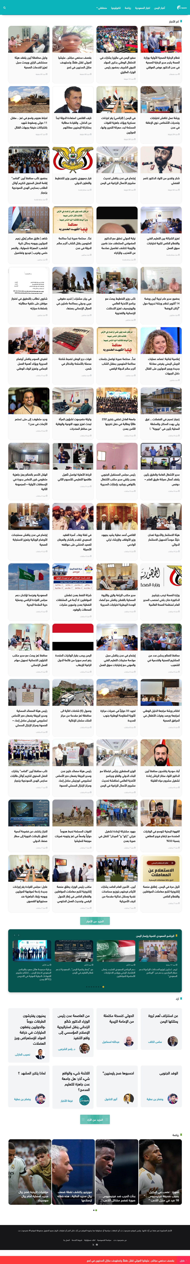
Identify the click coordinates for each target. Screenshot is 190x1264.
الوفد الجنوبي (168, 1072)
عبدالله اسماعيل (110, 1041)
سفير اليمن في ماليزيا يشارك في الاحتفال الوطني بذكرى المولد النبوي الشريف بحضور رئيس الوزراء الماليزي (118, 64)
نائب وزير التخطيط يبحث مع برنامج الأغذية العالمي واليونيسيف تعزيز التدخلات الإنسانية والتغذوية (120, 305)
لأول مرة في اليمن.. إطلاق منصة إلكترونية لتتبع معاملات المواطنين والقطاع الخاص (161, 891)
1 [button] (103, 987)
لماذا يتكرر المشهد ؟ (32, 1072)
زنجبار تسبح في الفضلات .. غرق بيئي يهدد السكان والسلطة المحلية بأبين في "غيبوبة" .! (162, 423)
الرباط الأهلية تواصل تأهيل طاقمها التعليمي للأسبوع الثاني (74, 476)
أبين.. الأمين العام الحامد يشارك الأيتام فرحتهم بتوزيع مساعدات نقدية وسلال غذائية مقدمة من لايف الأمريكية (118, 893)
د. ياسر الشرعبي (66, 1049)
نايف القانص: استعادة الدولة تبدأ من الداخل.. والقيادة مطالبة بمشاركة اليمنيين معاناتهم (73, 122)
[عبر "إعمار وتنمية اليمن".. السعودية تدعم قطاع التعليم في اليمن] (74, 951)
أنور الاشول (111, 1099)
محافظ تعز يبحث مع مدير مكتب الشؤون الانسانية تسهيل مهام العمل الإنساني (29, 660)
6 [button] (91, 986)
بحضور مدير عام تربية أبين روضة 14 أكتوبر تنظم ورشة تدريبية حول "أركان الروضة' (161, 303)
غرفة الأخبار (67, 1100)
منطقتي (102, 7)
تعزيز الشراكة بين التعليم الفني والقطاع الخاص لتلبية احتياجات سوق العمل (163, 242)
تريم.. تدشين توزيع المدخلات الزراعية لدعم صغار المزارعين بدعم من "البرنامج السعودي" (158, 972)
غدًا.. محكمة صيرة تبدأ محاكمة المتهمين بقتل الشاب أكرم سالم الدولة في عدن (74, 242)
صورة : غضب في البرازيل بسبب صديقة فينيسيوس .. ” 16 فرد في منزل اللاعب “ (161, 1195)
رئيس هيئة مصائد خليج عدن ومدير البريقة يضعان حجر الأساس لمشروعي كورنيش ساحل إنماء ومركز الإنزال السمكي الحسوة (73, 777)
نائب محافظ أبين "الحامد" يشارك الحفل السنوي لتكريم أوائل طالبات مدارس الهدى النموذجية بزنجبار (28, 775)
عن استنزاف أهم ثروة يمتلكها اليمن (163, 1018)
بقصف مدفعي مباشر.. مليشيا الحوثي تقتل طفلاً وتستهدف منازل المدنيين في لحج (74, 62)
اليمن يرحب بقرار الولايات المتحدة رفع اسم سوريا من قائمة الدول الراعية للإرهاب (73, 660)
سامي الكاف (155, 1041)
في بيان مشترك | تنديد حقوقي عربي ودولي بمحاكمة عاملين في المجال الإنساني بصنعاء (73, 303)
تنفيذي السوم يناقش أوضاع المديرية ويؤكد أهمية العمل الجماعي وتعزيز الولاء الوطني (31, 363)
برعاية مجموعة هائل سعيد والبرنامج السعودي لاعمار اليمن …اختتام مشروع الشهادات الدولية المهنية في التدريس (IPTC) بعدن (33, 974)
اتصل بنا (66, 1240)
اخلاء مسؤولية (89, 1240)
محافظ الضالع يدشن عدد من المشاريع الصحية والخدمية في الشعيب (163, 660)
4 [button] (96, 986)
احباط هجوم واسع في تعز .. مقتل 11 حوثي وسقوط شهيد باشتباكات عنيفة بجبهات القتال (29, 122)
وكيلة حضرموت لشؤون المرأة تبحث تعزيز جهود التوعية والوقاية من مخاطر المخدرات (73, 423)
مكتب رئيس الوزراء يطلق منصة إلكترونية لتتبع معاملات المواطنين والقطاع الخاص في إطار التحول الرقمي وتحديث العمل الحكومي (73, 893)
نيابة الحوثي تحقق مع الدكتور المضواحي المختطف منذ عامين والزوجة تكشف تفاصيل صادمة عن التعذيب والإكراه (118, 245)
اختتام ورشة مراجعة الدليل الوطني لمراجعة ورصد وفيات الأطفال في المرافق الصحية (161, 715)
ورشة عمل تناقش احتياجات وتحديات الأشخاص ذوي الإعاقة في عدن (163, 122)
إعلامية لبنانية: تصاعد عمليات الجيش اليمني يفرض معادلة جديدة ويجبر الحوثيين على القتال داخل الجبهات (162, 365)
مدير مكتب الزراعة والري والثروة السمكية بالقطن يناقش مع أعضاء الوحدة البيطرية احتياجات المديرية (117, 599)
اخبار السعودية (142, 7)
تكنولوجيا (116, 7)
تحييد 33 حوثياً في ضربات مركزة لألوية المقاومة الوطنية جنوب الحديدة (118, 715)
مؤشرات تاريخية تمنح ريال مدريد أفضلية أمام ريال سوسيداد (33, 1195)
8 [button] (86, 986)
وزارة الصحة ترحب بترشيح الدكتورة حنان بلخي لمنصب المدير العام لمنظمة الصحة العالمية (161, 599)
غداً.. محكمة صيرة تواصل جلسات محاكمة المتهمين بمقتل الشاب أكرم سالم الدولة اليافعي (117, 363)
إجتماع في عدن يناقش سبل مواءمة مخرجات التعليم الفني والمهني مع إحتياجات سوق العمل (117, 660)
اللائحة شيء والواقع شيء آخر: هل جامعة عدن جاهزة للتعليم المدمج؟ (76, 1080)
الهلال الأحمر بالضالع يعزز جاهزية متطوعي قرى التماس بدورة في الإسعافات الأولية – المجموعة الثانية (30, 481)
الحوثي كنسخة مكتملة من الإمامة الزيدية (119, 1018)
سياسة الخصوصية (104, 1240)
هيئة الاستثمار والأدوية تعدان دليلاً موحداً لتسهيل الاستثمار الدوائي (164, 539)
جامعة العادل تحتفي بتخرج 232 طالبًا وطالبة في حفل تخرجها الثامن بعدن (119, 423)
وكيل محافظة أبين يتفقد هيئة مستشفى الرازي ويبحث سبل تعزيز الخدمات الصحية (31, 62)
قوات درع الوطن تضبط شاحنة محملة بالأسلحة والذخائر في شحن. (75, 363)
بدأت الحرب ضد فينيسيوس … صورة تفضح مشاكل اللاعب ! (117, 1197)
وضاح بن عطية (155, 1099)
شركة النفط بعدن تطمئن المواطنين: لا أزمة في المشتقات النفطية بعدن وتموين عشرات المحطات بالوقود (73, 601)
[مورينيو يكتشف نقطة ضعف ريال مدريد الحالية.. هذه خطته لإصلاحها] (73, 1172)
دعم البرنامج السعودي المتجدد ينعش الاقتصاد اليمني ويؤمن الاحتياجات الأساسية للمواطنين (118, 972)
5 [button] (93, 986)
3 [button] (98, 986)
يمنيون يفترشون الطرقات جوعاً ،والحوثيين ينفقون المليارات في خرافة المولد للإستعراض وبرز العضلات (30, 1029)
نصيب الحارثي (22, 1054)
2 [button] (101, 986)
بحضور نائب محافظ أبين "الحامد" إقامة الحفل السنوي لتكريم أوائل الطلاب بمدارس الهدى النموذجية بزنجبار (29, 185)
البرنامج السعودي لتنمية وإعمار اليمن (155, 935)
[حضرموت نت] (182, 7)
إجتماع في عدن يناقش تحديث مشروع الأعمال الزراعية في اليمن (118, 180)
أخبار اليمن (159, 7)
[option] (158, 959)
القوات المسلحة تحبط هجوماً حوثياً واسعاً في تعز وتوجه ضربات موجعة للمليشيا (73, 835)
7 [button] (89, 986)
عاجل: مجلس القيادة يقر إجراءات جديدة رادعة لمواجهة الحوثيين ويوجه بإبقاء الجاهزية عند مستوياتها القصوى (30, 893)
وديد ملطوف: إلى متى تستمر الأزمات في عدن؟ (31, 421)
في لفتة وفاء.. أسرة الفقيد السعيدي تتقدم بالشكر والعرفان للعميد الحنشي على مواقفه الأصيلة (74, 541)
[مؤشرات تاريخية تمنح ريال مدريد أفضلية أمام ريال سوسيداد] (29, 1172)
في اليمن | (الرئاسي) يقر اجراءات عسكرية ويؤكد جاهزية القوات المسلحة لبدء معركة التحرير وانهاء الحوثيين (118, 124)
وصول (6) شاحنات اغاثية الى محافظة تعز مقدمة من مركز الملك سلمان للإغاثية (76, 715)
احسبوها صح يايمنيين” (118, 1072)
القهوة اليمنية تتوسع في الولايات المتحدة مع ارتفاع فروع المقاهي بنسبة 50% (161, 835)
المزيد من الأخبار (94, 921)
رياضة (128, 7)
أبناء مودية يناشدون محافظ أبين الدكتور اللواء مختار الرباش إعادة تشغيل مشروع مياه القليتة (162, 775)
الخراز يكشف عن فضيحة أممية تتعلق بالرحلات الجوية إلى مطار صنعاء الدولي (30, 835)
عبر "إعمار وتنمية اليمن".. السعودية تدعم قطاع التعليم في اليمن (74, 970)
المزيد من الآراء (95, 1119)
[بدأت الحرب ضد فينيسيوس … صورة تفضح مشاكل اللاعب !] (116, 1172)
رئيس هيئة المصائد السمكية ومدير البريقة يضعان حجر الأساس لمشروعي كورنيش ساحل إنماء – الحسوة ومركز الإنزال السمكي (29, 717)
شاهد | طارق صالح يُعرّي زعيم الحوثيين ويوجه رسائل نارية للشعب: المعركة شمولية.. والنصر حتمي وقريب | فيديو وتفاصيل (29, 245)
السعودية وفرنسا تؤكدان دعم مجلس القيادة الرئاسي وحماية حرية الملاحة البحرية (31, 599)
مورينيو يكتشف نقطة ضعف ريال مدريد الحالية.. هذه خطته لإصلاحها (74, 1195)
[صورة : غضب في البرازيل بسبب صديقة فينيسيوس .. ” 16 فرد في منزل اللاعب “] (160, 1172)
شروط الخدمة (77, 1240)
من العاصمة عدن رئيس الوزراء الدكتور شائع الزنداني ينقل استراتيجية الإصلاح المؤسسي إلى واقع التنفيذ (73, 1026)
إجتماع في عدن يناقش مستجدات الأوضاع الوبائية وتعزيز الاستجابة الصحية (29, 539)
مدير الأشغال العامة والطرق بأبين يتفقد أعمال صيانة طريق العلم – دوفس (162, 479)
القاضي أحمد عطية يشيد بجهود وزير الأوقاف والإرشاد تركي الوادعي (118, 539)
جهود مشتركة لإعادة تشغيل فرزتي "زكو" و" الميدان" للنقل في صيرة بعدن (117, 835)
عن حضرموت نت (120, 1240)
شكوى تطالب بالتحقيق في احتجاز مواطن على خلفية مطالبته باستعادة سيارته (29, 303)
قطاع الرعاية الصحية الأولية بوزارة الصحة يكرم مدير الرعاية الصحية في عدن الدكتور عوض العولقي (162, 62)
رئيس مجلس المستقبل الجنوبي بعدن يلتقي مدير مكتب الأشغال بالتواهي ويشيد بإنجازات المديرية (118, 479)
